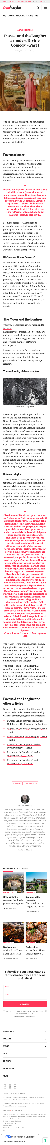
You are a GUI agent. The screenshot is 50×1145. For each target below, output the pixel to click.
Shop (37, 16)
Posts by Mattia (25, 850)
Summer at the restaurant (35, 901)
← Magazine (17, 783)
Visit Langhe (9, 16)
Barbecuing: (12, 950)
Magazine (12, 1)
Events (30, 16)
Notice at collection (14, 1141)
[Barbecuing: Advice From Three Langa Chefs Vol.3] (13, 932)
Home (5, 1)
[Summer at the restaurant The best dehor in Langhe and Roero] (36, 882)
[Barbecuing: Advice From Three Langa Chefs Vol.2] (36, 932)
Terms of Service (16, 1106)
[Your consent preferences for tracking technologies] (45, 1140)
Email (7, 994)
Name (7, 987)
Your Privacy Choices (23, 1136)
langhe (12, 7)
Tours (5, 1076)
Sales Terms (8, 1068)
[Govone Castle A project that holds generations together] (13, 882)
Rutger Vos (30, 407)
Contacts (7, 1061)
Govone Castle (13, 900)
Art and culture (24, 1)
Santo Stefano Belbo (22, 427)
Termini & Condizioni (10, 1093)
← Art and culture (30, 783)
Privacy (22, 1093)
